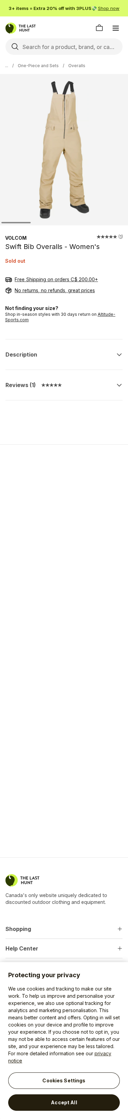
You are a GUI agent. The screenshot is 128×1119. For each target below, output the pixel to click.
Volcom (16, 238)
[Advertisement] (64, 520)
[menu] (116, 28)
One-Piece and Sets (38, 65)
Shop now (108, 8)
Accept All (64, 1102)
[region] (64, 1040)
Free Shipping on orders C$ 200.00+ (56, 279)
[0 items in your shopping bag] (99, 28)
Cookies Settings (63, 1080)
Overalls (76, 65)
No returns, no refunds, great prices (55, 290)
